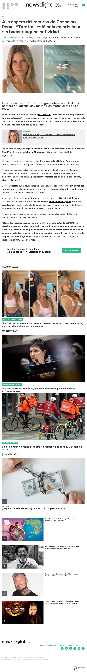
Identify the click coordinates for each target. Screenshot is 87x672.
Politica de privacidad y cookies (52, 645)
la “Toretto (44, 114)
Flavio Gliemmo (35, 152)
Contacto (78, 645)
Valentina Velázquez (59, 201)
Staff (69, 645)
